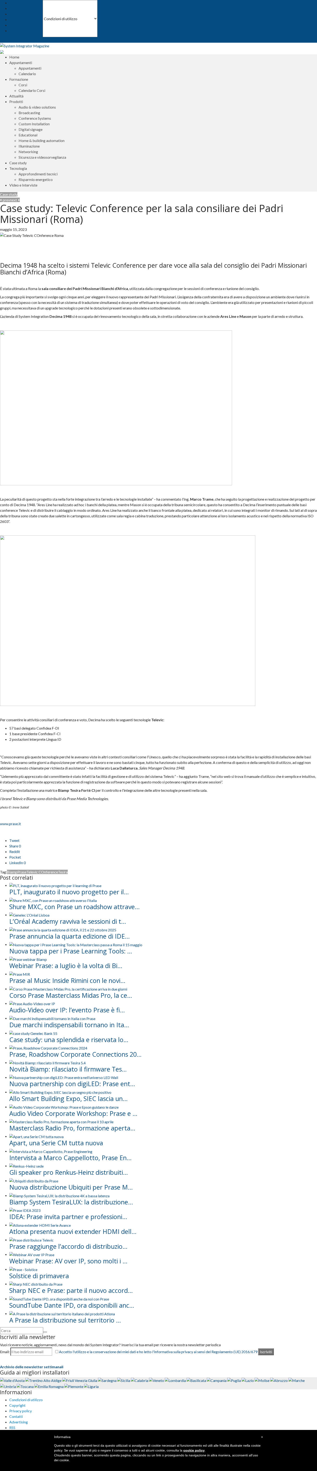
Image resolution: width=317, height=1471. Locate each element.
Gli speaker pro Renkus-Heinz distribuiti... (68, 1172)
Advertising (18, 25)
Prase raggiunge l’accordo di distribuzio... (68, 1246)
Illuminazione (29, 146)
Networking (28, 151)
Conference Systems (35, 118)
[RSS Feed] (1, 40)
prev (5, 200)
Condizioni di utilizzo (26, 2)
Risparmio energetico (36, 179)
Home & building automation (42, 140)
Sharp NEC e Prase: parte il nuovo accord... (71, 1290)
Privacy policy (20, 14)
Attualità (16, 96)
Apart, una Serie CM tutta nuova (56, 1143)
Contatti (16, 19)
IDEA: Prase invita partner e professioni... (68, 1216)
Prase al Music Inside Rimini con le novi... (67, 980)
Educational (28, 135)
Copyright (17, 8)
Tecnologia (18, 168)
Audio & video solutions (37, 107)
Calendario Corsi (32, 90)
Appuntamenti (30, 68)
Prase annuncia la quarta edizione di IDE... (69, 936)
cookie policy (194, 1450)
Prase (21, 872)
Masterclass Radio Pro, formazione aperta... (72, 1128)
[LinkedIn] (12, 40)
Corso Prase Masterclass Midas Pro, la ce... (70, 995)
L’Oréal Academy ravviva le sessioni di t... (67, 921)
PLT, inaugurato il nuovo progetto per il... (69, 892)
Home (14, 57)
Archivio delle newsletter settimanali (31, 1367)
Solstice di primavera (39, 1275)
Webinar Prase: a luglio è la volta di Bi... (65, 965)
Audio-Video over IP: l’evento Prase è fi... (67, 1010)
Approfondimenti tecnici (38, 174)
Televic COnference (42, 872)
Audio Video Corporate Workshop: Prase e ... (73, 1113)
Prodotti (16, 101)
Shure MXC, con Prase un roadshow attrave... (74, 906)
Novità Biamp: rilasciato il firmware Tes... (68, 1069)
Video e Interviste (23, 185)
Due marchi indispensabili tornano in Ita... (69, 1024)
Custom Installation (34, 124)
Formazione (18, 79)
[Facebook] (5, 40)
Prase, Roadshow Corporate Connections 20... (75, 1054)
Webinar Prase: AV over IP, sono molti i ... (68, 1261)
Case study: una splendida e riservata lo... (68, 1039)
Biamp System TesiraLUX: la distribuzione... (71, 1202)
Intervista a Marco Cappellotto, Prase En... (70, 1157)
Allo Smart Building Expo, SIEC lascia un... (68, 1098)
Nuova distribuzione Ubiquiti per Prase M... (71, 1187)
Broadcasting (29, 112)
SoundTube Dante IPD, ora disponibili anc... (71, 1305)
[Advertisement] (54, 245)
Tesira (63, 872)
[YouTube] (8, 40)
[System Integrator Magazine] (24, 45)
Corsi (23, 85)
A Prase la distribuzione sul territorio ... (65, 1320)
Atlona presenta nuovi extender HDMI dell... (72, 1231)
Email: (5, 1351)
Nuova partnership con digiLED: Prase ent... (72, 1083)
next (14, 200)
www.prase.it (10, 823)
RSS (12, 30)
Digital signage (30, 129)
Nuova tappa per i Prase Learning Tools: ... (70, 951)
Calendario (27, 73)
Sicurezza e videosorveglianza (42, 157)
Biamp (12, 872)
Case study (18, 163)
